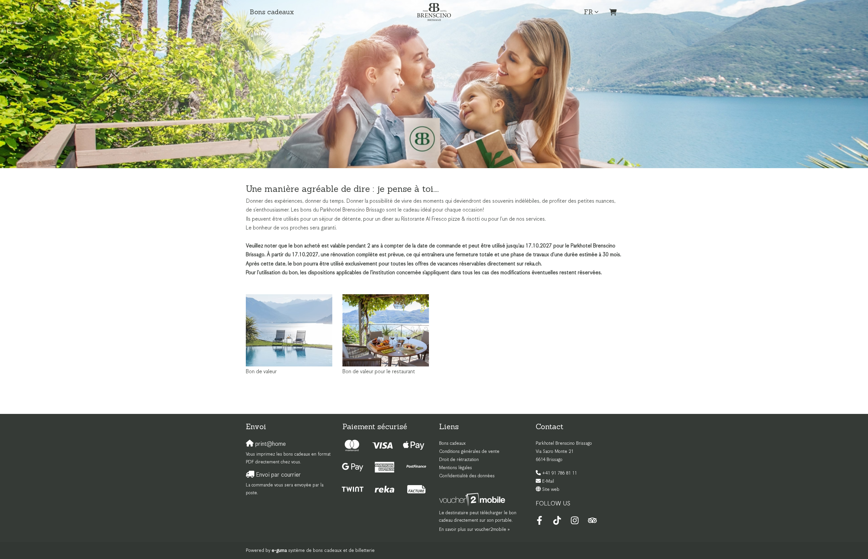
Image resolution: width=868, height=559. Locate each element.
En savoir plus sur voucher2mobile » (474, 529)
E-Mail (548, 481)
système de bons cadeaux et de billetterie (323, 550)
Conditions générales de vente (469, 451)
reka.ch (533, 264)
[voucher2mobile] (473, 499)
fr (588, 12)
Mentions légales (455, 468)
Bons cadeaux (272, 12)
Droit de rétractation (459, 459)
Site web (550, 489)
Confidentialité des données (467, 476)
